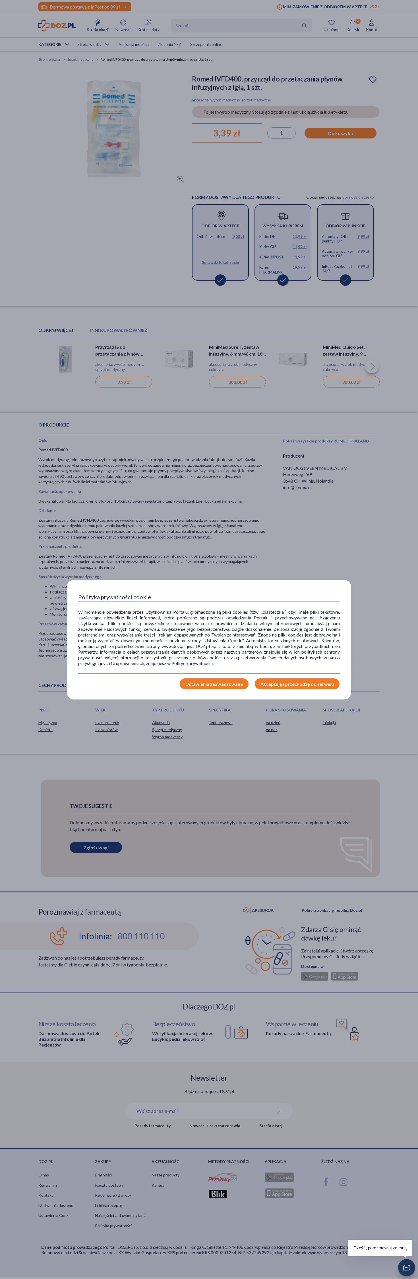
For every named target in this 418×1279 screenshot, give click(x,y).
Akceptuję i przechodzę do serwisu (297, 684)
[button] (406, 1267)
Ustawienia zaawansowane (214, 684)
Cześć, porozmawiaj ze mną (380, 1247)
